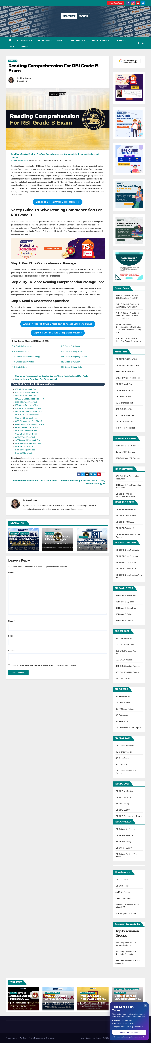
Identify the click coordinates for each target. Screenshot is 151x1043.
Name (11, 621)
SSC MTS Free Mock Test (26, 418)
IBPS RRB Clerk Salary (125, 563)
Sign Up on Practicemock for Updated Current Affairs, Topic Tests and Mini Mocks (51, 376)
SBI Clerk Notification (124, 746)
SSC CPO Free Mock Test (26, 434)
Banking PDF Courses (125, 452)
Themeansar (50, 1038)
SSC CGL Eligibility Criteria (127, 672)
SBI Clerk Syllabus (123, 752)
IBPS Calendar (121, 886)
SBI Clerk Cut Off (122, 764)
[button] (138, 43)
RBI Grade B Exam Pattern (23, 362)
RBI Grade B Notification (22, 346)
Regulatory (25, 533)
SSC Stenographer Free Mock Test (29, 421)
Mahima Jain (99, 547)
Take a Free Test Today (129, 1032)
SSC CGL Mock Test (124, 409)
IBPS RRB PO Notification (126, 509)
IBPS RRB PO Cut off (124, 528)
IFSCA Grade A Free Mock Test (28, 443)
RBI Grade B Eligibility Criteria (74, 357)
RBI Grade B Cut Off (20, 351)
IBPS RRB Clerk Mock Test (127, 365)
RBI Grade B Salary (20, 367)
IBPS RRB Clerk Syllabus (126, 556)
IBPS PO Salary (122, 804)
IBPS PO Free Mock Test (25, 389)
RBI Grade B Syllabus (70, 346)
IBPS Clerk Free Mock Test (26, 405)
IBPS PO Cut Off (122, 810)
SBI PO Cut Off (121, 721)
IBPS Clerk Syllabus (124, 835)
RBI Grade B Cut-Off (124, 621)
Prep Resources (100, 40)
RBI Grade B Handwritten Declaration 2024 (35, 480)
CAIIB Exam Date (123, 898)
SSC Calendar (121, 880)
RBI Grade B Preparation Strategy (26, 357)
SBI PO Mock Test (123, 397)
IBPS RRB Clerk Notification (127, 550)
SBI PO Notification (123, 696)
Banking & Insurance (52, 992)
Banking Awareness (132, 989)
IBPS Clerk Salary (123, 842)
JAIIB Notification (122, 892)
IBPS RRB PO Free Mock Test (28, 408)
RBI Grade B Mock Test (125, 372)
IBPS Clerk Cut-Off (123, 848)
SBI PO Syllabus (122, 703)
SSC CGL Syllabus (123, 660)
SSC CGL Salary (122, 679)
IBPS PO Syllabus (123, 797)
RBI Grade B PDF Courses (127, 446)
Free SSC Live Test (23, 453)
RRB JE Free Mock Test (25, 447)
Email (11, 636)
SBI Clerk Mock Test (124, 403)
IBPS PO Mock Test (123, 384)
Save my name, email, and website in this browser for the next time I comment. (43, 665)
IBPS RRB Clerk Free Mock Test (28, 412)
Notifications (24, 40)
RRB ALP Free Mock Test (26, 431)
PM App (24, 46)
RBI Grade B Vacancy (70, 362)
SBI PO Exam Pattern (124, 709)
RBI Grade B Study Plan (71, 351)
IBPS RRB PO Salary (124, 522)
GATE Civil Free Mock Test (26, 428)
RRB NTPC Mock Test (125, 428)
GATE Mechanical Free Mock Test (29, 424)
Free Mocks (96, 1038)
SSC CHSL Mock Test (124, 415)
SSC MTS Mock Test (124, 422)
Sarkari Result (79, 40)
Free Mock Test (115, 3)
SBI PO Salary (121, 715)
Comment (13, 572)
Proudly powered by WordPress (17, 1038)
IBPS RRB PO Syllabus (125, 516)
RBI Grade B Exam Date (71, 367)
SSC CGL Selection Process (127, 666)
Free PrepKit (44, 40)
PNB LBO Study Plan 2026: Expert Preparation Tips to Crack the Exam (127, 315)
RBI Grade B (13, 60)
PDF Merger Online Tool (125, 913)
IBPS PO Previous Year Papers (129, 816)
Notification (119, 989)
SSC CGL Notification (124, 638)
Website (11, 651)
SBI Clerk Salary (122, 758)
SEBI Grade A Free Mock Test (27, 440)
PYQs (11, 46)
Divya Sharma (25, 78)
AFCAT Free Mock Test (25, 437)
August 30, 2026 (19, 1003)
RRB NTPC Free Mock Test (26, 415)
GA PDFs (120, 40)
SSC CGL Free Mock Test (26, 402)
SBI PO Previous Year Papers (128, 728)
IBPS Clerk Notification (125, 829)
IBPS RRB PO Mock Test (126, 359)
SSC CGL (13, 992)
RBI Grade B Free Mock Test (27, 392)
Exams (60, 40)
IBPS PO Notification (124, 791)
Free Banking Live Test (25, 450)
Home (13, 161)
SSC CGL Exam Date (124, 645)
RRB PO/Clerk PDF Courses (127, 458)
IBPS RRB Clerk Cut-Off (125, 569)
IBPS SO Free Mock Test (25, 396)
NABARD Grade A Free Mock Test (29, 399)
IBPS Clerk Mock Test (124, 390)
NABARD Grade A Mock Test (127, 378)
